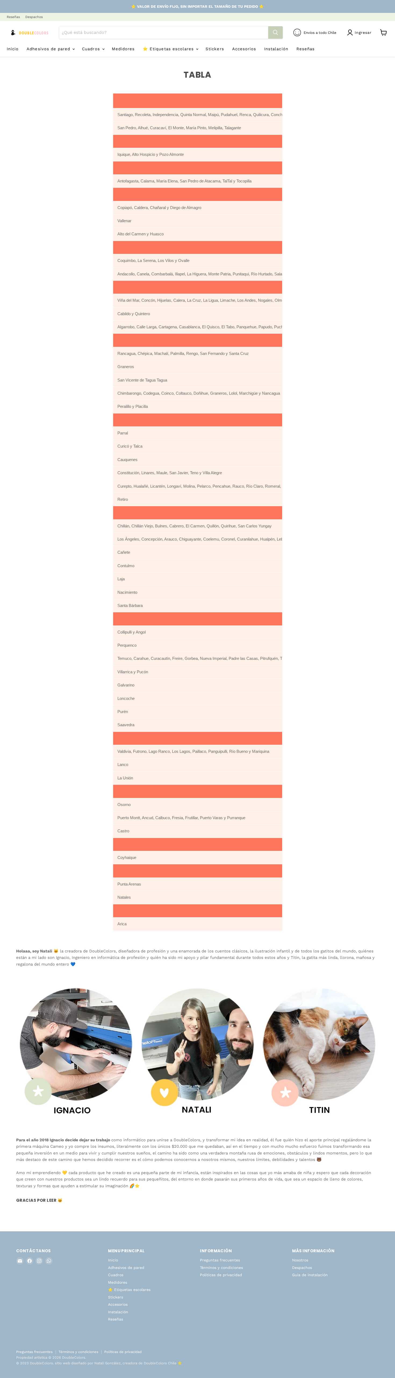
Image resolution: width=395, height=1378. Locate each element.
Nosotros (300, 1260)
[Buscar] (275, 32)
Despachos (34, 17)
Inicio (13, 48)
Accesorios (244, 48)
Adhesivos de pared (49, 48)
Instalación (276, 48)
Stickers (215, 48)
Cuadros (91, 48)
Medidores (123, 48)
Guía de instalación (310, 1275)
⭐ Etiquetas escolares (169, 48)
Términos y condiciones (221, 1267)
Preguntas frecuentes (220, 1260)
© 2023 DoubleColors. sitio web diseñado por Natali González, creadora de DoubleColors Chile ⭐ (99, 1363)
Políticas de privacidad (221, 1275)
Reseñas (13, 17)
